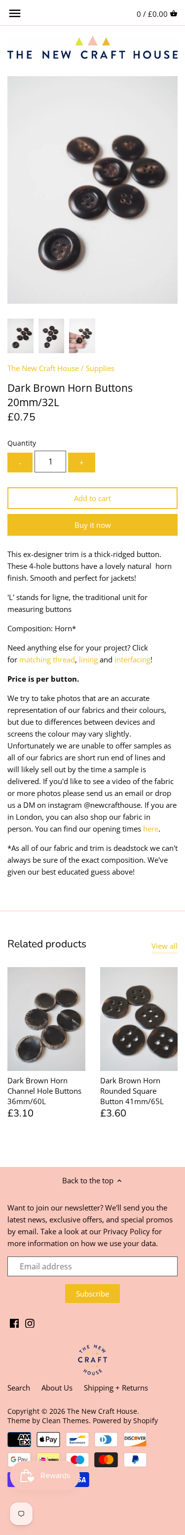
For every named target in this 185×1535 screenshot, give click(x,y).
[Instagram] (30, 1322)
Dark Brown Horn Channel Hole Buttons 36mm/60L (44, 1090)
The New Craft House (43, 368)
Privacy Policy (126, 1231)
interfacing (132, 659)
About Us (57, 1388)
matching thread (47, 659)
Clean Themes (65, 1420)
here (150, 829)
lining (88, 659)
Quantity (21, 443)
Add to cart (92, 498)
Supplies (100, 368)
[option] (20, 336)
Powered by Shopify (125, 1420)
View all (164, 946)
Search (18, 1388)
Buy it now (92, 525)
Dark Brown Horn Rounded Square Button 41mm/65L (132, 1090)
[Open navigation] (14, 13)
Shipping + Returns (116, 1388)
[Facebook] (14, 1322)
